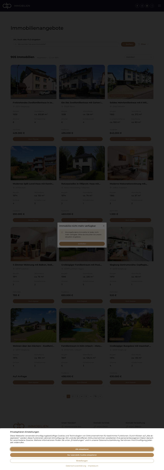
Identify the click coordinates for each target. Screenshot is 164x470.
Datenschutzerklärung (76, 466)
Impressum (93, 466)
